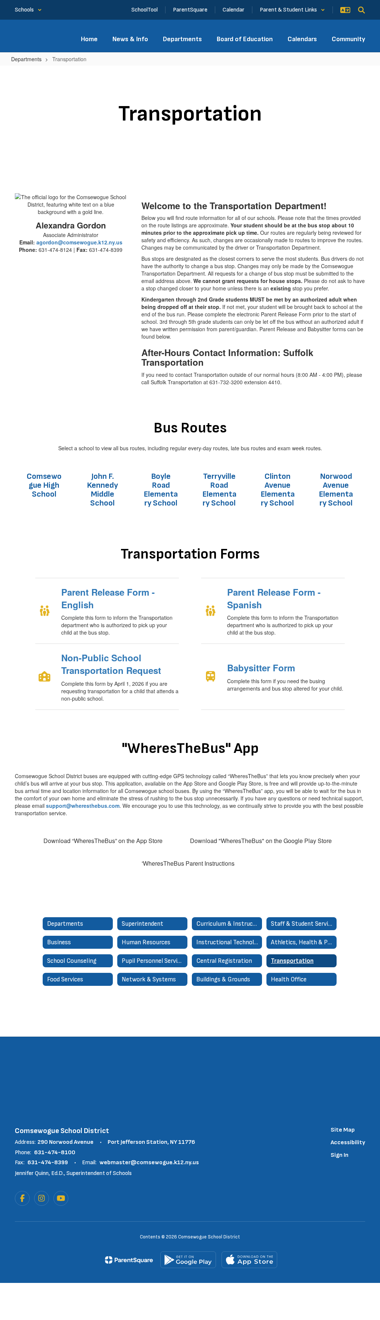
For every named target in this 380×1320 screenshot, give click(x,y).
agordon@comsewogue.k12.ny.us (79, 242)
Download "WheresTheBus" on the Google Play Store (261, 840)
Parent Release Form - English (108, 598)
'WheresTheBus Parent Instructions (188, 863)
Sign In (339, 1155)
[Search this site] (361, 10)
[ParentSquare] (129, 1259)
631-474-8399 (47, 1162)
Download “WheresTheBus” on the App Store (103, 840)
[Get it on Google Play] (188, 1259)
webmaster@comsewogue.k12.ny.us (149, 1162)
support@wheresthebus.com (82, 805)
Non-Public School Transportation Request (111, 664)
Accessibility (348, 1142)
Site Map (343, 1129)
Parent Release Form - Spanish (274, 598)
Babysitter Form (261, 667)
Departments (26, 59)
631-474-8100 (54, 1152)
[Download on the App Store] (249, 1259)
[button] (28, 9)
